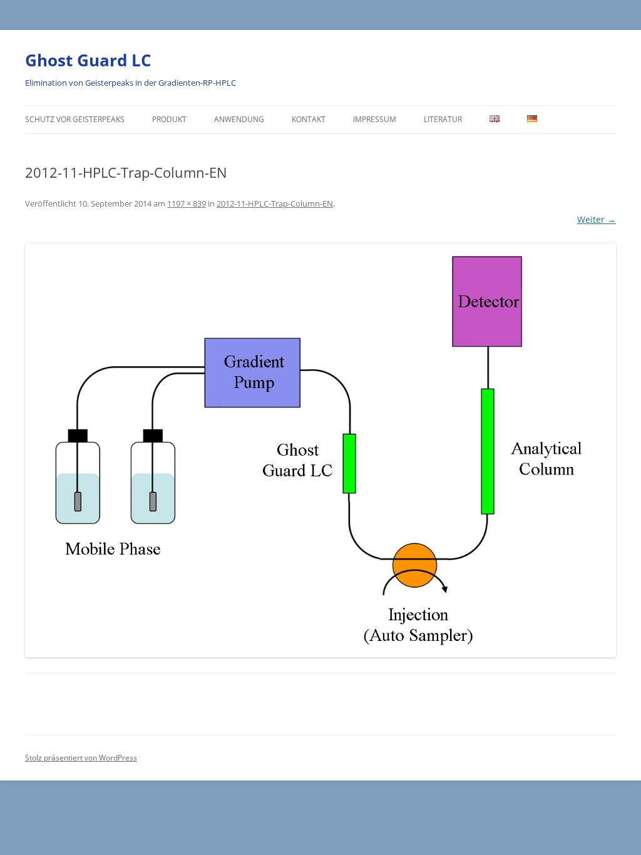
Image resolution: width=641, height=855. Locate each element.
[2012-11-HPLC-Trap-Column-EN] (320, 450)
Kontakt (309, 119)
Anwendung (239, 119)
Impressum (374, 119)
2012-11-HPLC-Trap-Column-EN (275, 203)
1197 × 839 (186, 203)
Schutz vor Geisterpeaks (75, 119)
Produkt (169, 119)
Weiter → (596, 219)
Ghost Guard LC (88, 60)
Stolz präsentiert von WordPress (81, 757)
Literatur (443, 119)
